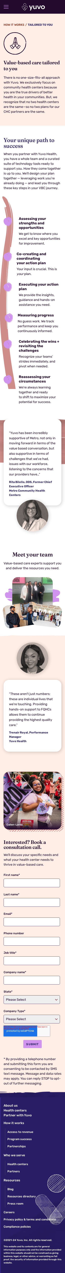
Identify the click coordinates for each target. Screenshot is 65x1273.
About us (11, 1106)
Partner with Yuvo (18, 1115)
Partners (13, 1171)
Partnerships (16, 1146)
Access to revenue (20, 1132)
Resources (12, 1180)
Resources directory (21, 1196)
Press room (15, 1203)
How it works (14, 24)
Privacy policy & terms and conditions (30, 1219)
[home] (32, 7)
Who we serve (14, 1155)
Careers (9, 1212)
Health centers (15, 1110)
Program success (19, 1139)
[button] (6, 6)
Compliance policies (17, 1226)
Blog (10, 1189)
